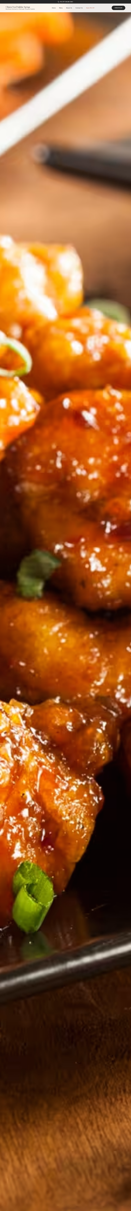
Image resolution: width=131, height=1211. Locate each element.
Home (54, 8)
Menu (61, 8)
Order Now (118, 8)
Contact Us (79, 8)
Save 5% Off (90, 8)
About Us (69, 8)
